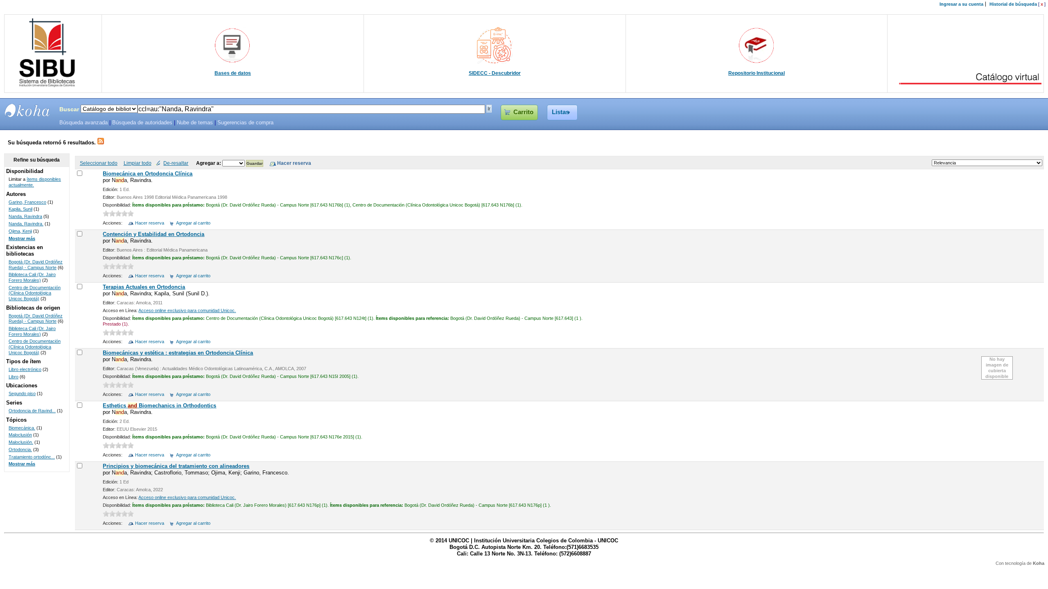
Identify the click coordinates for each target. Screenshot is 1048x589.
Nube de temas (195, 123)
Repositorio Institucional (756, 73)
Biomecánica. (22, 427)
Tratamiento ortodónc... (32, 456)
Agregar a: (209, 163)
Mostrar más (22, 238)
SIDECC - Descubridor (495, 73)
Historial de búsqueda (1013, 4)
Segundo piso (22, 393)
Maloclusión (20, 434)
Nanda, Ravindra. (26, 223)
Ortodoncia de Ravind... (32, 410)
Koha (1038, 563)
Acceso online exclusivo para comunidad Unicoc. (187, 310)
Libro (13, 376)
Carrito (523, 112)
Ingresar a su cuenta (961, 4)
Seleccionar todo (98, 163)
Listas (560, 112)
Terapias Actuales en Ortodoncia (144, 287)
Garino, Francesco (27, 202)
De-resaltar (175, 163)
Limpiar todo (137, 163)
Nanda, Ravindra (25, 216)
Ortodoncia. (20, 449)
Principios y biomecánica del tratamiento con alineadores (176, 466)
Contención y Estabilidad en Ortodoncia (153, 234)
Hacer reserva (149, 222)
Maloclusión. (21, 442)
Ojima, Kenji (20, 231)
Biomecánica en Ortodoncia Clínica (147, 174)
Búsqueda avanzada (83, 123)
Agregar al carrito (193, 222)
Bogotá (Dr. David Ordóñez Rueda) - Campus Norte (36, 264)
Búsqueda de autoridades (142, 123)
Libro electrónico (25, 369)
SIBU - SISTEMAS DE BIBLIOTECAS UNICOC (27, 110)
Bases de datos (233, 73)
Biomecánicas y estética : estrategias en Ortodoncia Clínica (178, 353)
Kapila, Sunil (20, 209)
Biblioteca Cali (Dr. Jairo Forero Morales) (32, 277)
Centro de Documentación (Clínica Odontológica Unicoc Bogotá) (35, 293)
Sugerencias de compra (245, 123)
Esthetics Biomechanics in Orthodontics (159, 405)
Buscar (69, 109)
